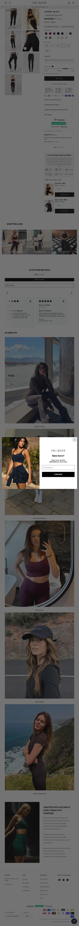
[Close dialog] (74, 439)
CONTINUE (58, 474)
